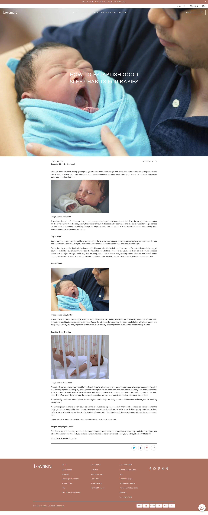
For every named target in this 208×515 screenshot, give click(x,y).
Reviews (123, 492)
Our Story (94, 470)
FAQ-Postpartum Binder (71, 492)
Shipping (65, 474)
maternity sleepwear (88, 419)
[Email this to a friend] (153, 448)
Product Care (67, 483)
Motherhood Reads (127, 483)
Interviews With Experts (129, 488)
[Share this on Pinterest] (147, 448)
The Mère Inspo (126, 479)
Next (154, 161)
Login (195, 6)
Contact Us (95, 479)
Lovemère (43, 506)
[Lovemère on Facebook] (150, 468)
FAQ (63, 488)
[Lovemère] (10, 12)
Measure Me (67, 470)
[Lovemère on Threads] (167, 468)
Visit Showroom (97, 474)
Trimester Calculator (128, 470)
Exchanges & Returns (70, 479)
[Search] (203, 12)
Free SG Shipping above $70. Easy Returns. (104, 2)
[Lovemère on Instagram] (154, 468)
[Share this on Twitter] (134, 448)
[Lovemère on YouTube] (163, 468)
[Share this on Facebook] (140, 448)
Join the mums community (91, 431)
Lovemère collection (64, 438)
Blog (121, 474)
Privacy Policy (96, 483)
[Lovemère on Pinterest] (159, 468)
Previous (146, 161)
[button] (76, 12)
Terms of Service (97, 488)
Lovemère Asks (126, 497)
